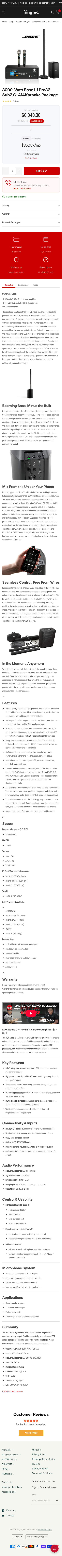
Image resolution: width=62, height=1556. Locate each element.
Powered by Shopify (45, 1529)
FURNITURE (7, 1464)
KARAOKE (6, 1449)
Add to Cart (41, 170)
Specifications (23, 285)
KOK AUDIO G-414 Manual (12, 1391)
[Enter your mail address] (57, 1500)
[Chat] (54, 1549)
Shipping (5, 205)
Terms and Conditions (42, 1473)
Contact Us (7, 1482)
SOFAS (5, 1469)
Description (9, 285)
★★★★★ (10, 101)
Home (4, 21)
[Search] (52, 12)
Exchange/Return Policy (43, 1459)
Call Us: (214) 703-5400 (22, 188)
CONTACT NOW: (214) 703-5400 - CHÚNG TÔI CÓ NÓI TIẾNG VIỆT (28, 3)
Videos (35, 285)
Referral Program (40, 1468)
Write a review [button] (31, 1432)
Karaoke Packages (23, 21)
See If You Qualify (31, 158)
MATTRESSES (8, 1459)
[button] (31, 699)
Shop (11, 21)
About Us (36, 1449)
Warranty (6, 213)
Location (36, 1463)
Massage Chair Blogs (12, 1487)
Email (34, 1494)
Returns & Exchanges (11, 222)
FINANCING (7, 1474)
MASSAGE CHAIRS (10, 1454)
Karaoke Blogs (9, 1491)
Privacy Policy (38, 1454)
